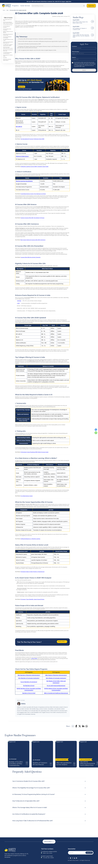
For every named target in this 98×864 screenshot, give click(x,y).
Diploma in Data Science (22, 156)
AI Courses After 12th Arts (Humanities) (7, 29)
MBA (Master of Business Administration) (56, 675)
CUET (18, 303)
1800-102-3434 (47, 853)
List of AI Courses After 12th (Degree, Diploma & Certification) (8, 23)
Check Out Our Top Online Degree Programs (7, 60)
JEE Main (19, 300)
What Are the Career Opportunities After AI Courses (8, 48)
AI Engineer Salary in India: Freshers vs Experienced (32, 571)
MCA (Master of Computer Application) (56, 678)
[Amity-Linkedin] (74, 858)
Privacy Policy (79, 65)
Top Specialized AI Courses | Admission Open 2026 (32, 139)
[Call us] (96, 429)
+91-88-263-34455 (48, 857)
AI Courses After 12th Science (7, 24)
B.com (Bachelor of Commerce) (29, 682)
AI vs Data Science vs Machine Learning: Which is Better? (7, 45)
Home (4, 10)
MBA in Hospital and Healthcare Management (56, 693)
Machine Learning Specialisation (24, 181)
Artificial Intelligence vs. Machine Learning (30, 538)
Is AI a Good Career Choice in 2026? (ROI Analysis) (7, 53)
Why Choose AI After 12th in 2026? (7, 20)
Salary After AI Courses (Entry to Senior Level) (8, 50)
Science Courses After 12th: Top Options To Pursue (32, 217)
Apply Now (21, 86)
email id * (74, 57)
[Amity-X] (68, 858)
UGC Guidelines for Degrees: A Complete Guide (80, 29)
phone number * (76, 51)
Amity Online (34, 658)
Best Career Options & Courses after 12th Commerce (33, 239)
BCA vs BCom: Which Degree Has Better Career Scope (80, 22)
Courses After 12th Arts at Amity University (30, 257)
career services (25, 5)
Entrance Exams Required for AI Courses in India (8, 35)
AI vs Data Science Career (27, 495)
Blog (7, 10)
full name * (74, 46)
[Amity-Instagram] (70, 858)
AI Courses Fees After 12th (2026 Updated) (7, 37)
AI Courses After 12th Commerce (6, 27)
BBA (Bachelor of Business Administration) (29, 675)
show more (48, 841)
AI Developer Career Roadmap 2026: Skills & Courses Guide (34, 452)
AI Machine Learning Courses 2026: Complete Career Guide (34, 166)
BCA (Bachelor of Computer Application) (28, 678)
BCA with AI (19, 126)
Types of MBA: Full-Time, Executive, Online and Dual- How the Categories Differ (81, 36)
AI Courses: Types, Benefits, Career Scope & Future (32, 599)
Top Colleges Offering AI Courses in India (8, 40)
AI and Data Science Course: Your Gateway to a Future (33, 193)
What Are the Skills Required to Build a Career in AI (8, 42)
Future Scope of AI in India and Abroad (8, 55)
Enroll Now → (62, 641)
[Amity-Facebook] (72, 858)
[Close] (21, 850)
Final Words (5, 57)
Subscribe (89, 852)
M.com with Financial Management (56, 685)
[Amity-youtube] (76, 858)
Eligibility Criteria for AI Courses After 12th (8, 32)
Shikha (23, 704)
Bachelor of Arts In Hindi (28, 693)
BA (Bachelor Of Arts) (28, 685)
